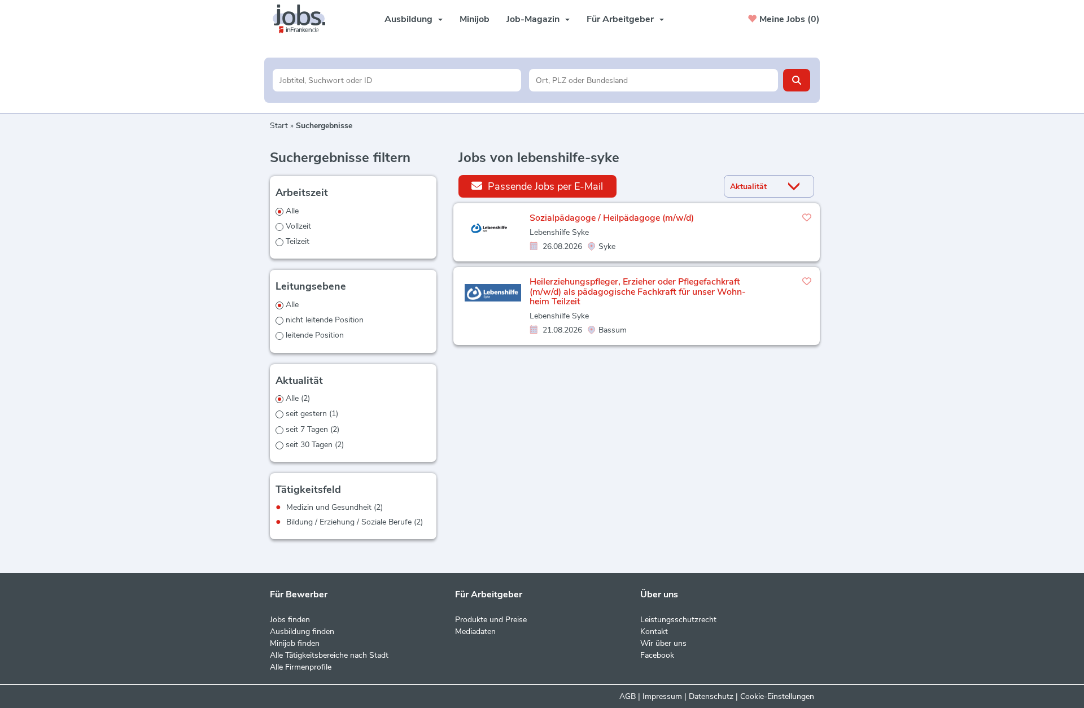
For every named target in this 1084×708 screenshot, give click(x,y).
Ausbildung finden (302, 631)
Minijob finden (295, 643)
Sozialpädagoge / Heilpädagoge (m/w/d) (612, 218)
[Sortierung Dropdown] (796, 186)
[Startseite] (303, 19)
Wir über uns (663, 643)
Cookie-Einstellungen (777, 696)
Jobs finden (290, 619)
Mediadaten (475, 631)
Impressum (662, 696)
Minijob (474, 19)
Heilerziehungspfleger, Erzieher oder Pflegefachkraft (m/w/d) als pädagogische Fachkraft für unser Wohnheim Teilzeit (638, 292)
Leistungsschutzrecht (678, 619)
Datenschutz (711, 696)
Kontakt (654, 631)
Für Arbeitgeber (620, 19)
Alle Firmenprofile (300, 667)
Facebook (657, 655)
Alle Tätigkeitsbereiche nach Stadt (329, 655)
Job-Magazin (533, 19)
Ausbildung (408, 19)
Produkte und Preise (491, 619)
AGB (627, 696)
